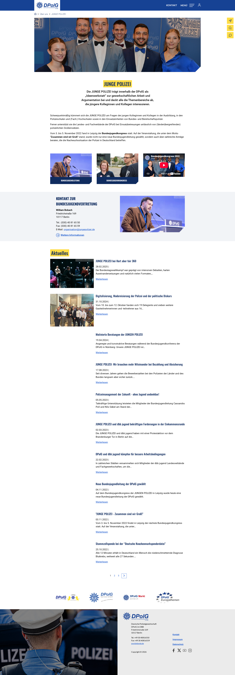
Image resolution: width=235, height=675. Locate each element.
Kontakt (171, 5)
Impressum (178, 639)
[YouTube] (183, 650)
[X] (178, 650)
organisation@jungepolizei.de (79, 229)
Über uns (44, 14)
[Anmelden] (198, 5)
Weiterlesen (102, 279)
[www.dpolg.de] (35, 14)
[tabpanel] (67, 597)
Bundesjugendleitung (70, 180)
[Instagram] (189, 650)
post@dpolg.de (137, 643)
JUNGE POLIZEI (58, 14)
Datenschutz (178, 644)
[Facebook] (174, 650)
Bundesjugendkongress (116, 180)
